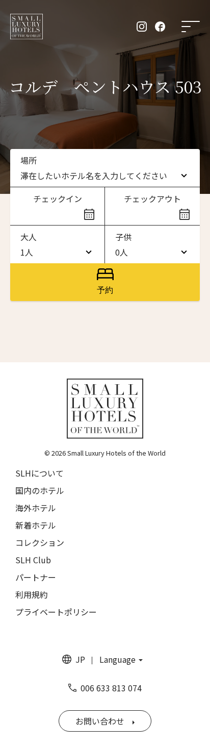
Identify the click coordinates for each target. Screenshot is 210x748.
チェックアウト (152, 198)
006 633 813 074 (111, 688)
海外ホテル (35, 508)
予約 (105, 290)
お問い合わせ (99, 721)
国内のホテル (39, 490)
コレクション (39, 542)
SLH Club (33, 560)
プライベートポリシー (56, 612)
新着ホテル (35, 525)
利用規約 (31, 594)
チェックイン (57, 198)
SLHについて (39, 473)
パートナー (35, 577)
